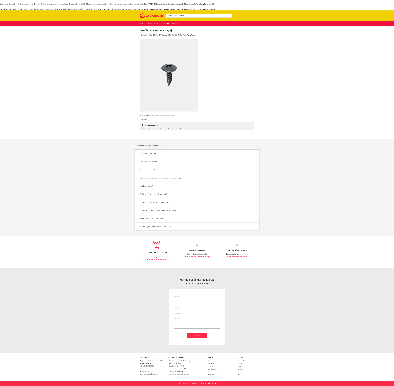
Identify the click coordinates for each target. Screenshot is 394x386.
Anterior (143, 119)
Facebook (241, 361)
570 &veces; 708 (164, 35)
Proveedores (165, 23)
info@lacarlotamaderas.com (148, 374)
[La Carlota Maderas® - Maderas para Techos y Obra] (151, 15)
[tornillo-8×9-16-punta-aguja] (169, 75)
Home (141, 23)
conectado (159, 129)
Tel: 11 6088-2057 (175, 363)
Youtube (240, 369)
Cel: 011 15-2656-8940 (147, 366)
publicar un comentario (168, 115)
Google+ (240, 366)
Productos (149, 23)
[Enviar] (230, 15)
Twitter (240, 363)
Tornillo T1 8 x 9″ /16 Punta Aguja (183, 35)
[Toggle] (255, 154)
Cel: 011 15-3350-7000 (176, 366)
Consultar (174, 23)
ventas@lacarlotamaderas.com (179, 374)
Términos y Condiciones (216, 372)
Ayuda (156, 23)
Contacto (211, 374)
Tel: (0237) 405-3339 (146, 363)
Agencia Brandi (212, 383)
